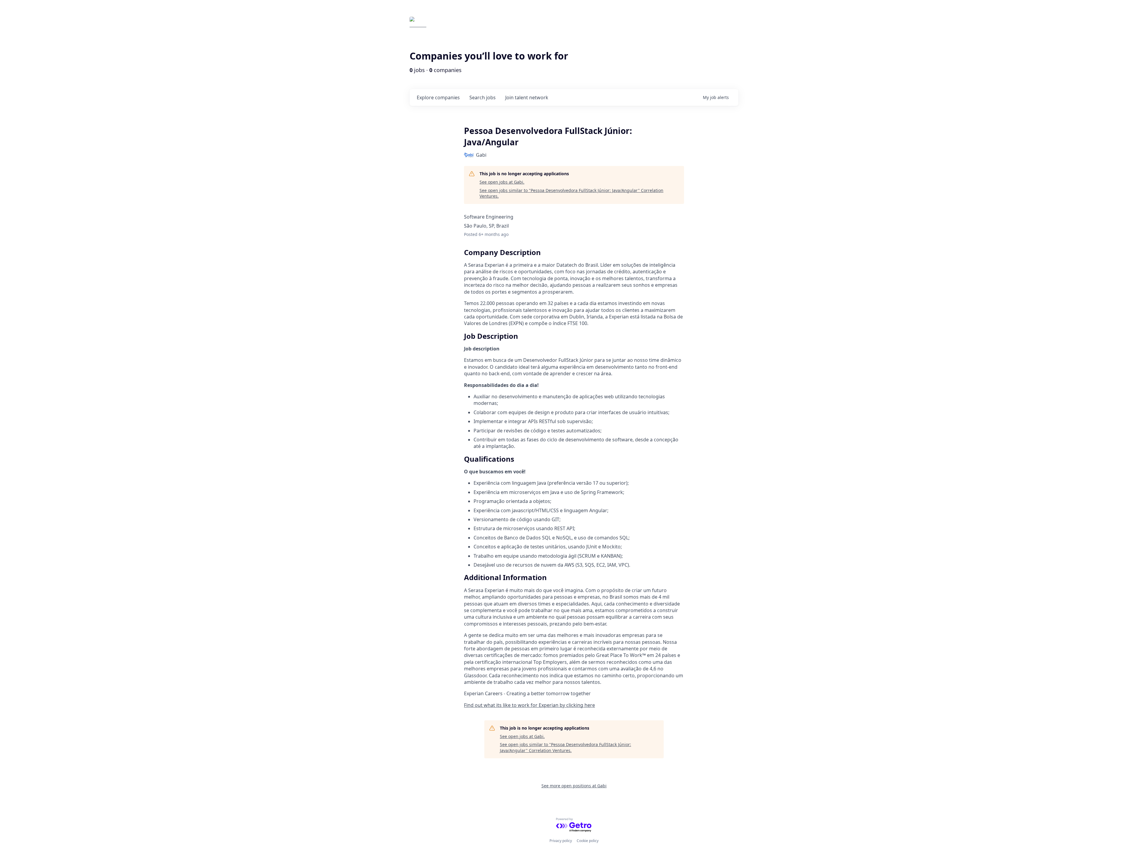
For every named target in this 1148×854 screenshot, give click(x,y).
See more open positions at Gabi (574, 786)
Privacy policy (560, 840)
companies (438, 97)
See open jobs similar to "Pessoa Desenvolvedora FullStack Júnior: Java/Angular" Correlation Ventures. (571, 193)
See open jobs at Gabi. (502, 182)
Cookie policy (588, 840)
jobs (482, 97)
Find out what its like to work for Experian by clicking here (529, 705)
